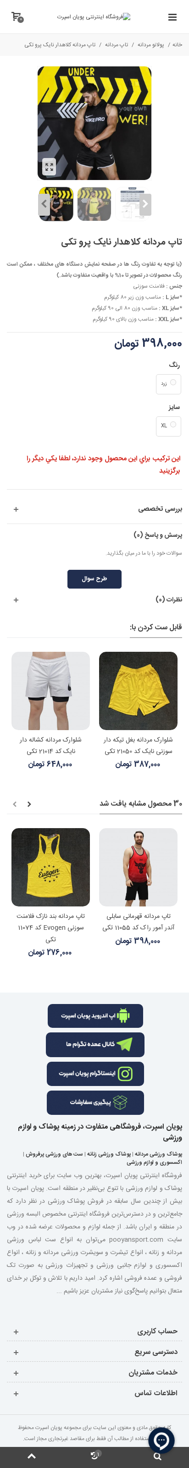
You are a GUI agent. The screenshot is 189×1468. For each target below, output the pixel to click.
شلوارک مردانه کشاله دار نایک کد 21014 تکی (51, 746)
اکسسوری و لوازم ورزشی (154, 1162)
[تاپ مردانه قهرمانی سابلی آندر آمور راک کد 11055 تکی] (138, 867)
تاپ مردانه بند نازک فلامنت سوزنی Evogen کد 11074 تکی (51, 928)
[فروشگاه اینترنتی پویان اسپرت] (93, 17)
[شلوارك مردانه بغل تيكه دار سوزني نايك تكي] (138, 691)
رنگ (173, 365)
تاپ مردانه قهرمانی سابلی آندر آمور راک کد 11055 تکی (138, 922)
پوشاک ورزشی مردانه (158, 1154)
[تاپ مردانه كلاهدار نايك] (49, 166)
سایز (173, 408)
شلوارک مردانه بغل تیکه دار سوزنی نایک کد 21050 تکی (138, 746)
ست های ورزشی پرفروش (54, 1154)
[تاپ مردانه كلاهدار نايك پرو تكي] (132, 204)
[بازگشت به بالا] (31, 1457)
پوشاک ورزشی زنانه (109, 1154)
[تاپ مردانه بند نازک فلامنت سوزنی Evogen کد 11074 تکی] (50, 867)
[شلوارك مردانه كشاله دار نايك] (50, 691)
